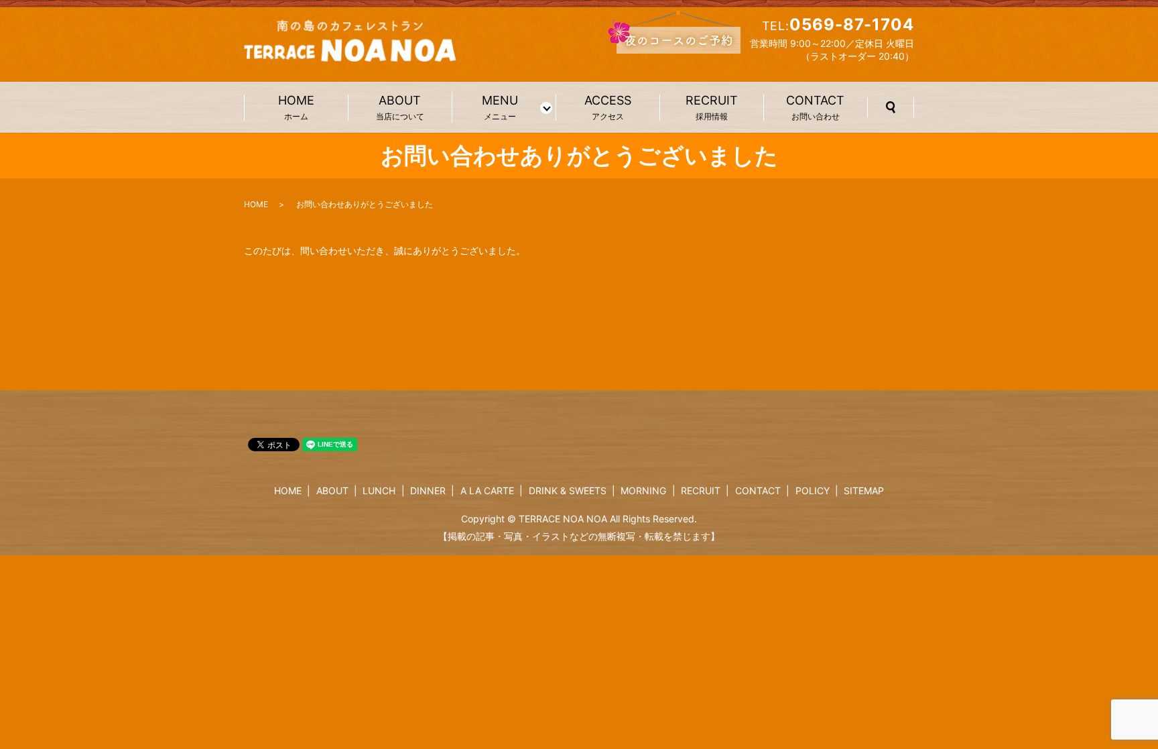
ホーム (296, 108)
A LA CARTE (487, 490)
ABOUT (332, 490)
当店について (400, 108)
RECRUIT (700, 490)
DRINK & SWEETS (567, 490)
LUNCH (379, 490)
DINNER (428, 490)
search (891, 107)
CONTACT (758, 490)
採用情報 (712, 108)
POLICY (812, 490)
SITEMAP (864, 490)
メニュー (500, 107)
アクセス (607, 108)
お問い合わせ (815, 108)
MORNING (643, 490)
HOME (256, 204)
